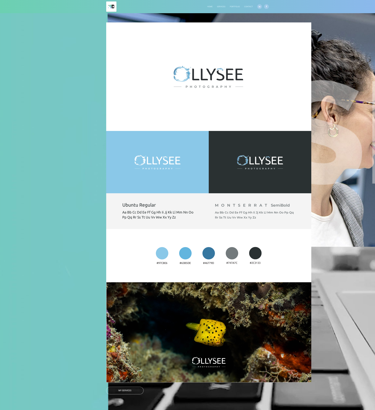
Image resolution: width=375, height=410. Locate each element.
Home (210, 6)
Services (221, 6)
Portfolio (235, 6)
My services (125, 390)
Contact (248, 6)
